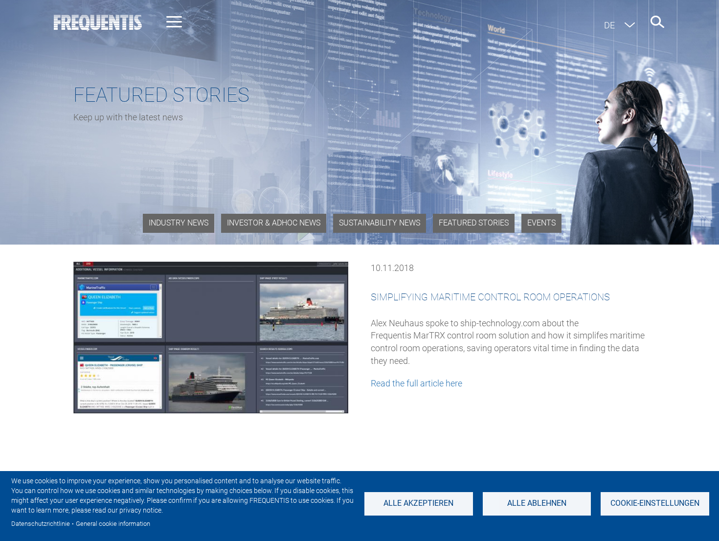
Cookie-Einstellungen (654, 503)
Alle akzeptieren (418, 503)
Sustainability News (379, 222)
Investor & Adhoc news (273, 222)
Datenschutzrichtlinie (40, 523)
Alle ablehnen (536, 503)
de (609, 25)
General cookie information (113, 523)
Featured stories (474, 222)
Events (541, 222)
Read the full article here (416, 383)
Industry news (178, 222)
